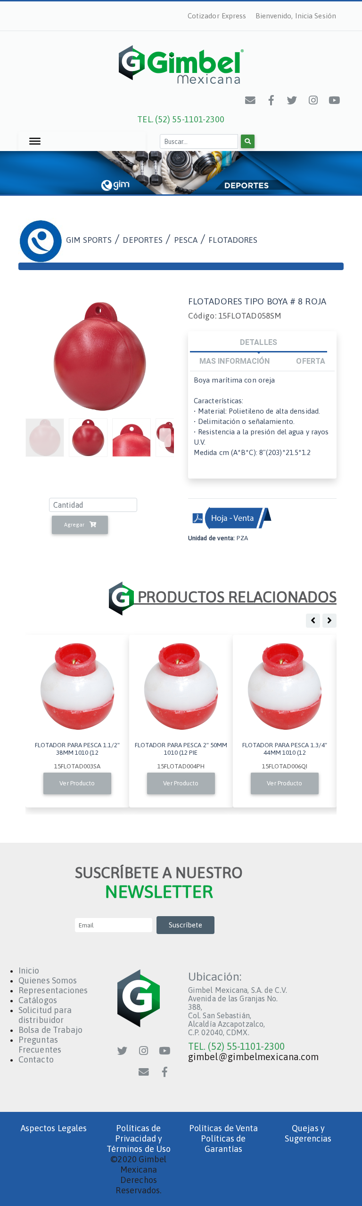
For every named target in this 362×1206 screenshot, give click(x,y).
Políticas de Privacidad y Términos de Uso (139, 1138)
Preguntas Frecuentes (39, 1044)
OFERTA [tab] (310, 361)
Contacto (36, 1059)
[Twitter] (292, 100)
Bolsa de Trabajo (50, 1030)
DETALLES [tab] (258, 342)
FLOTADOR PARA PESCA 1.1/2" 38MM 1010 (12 (77, 748)
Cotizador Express (217, 16)
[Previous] (165, 437)
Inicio (29, 970)
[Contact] (250, 100)
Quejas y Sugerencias (308, 1133)
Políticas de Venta (223, 1128)
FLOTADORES (232, 240)
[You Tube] (334, 100)
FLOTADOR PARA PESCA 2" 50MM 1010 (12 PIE (181, 748)
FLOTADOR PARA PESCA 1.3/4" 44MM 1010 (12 (285, 748)
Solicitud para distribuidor (45, 1015)
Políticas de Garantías (223, 1144)
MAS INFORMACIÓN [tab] (234, 361)
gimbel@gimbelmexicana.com (253, 1056)
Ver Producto (77, 783)
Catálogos (37, 1000)
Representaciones (53, 990)
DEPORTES (143, 240)
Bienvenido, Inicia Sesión (296, 16)
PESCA (186, 240)
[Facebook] (271, 100)
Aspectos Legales (54, 1128)
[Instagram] (313, 100)
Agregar (75, 524)
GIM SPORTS (89, 240)
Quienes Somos (47, 980)
